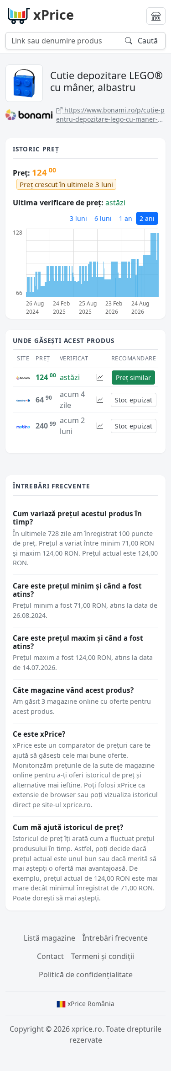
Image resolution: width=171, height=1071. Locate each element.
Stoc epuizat (133, 400)
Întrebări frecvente (115, 938)
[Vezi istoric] (100, 377)
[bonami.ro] (23, 377)
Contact (50, 956)
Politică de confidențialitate (86, 974)
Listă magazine (49, 938)
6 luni (103, 218)
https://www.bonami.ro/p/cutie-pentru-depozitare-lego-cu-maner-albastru (110, 114)
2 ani (147, 218)
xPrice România (90, 1003)
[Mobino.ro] (23, 426)
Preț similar (133, 377)
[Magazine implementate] (156, 16)
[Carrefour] (23, 400)
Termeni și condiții (102, 956)
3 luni (78, 218)
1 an (125, 218)
